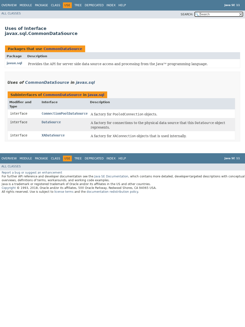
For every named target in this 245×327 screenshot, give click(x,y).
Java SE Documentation (111, 176)
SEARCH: (187, 14)
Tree (78, 5)
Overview (9, 5)
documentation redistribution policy (112, 191)
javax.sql (14, 63)
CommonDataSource (63, 49)
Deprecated (94, 5)
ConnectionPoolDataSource (65, 113)
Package (41, 5)
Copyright (9, 188)
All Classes (11, 13)
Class (55, 5)
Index (111, 5)
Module (26, 5)
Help (122, 5)
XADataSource (53, 135)
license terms (63, 191)
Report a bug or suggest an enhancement (32, 172)
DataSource (51, 122)
